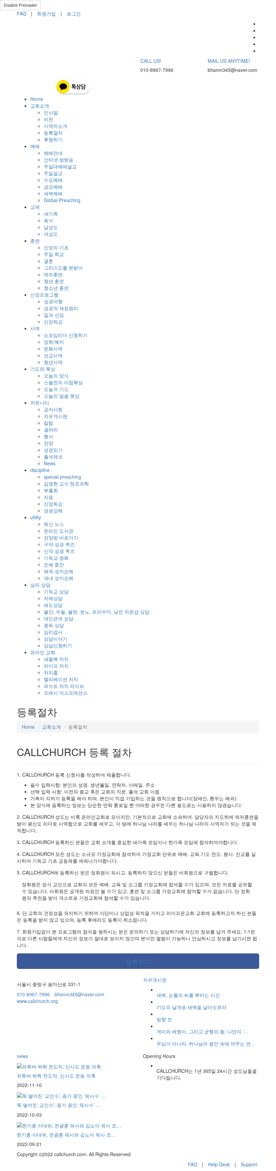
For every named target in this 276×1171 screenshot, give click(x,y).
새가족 (51, 213)
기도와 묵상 (42, 368)
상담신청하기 (58, 645)
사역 (35, 328)
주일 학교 (54, 254)
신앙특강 (53, 321)
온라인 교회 (42, 652)
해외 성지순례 (58, 571)
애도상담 (53, 605)
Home (36, 98)
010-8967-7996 (33, 994)
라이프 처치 (56, 665)
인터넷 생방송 (58, 159)
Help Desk (219, 1164)
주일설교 (53, 173)
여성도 (51, 233)
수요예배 (53, 179)
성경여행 (53, 301)
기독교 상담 (56, 591)
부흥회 (51, 490)
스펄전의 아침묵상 (63, 382)
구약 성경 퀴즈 (59, 544)
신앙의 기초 (56, 247)
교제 (35, 206)
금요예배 (53, 186)
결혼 (48, 260)
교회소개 (39, 105)
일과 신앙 (54, 314)
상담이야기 (55, 638)
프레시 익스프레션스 (66, 692)
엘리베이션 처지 (61, 679)
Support (249, 1164)
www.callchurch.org (37, 1001)
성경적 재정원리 (61, 308)
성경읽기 (53, 449)
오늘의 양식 (56, 375)
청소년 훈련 (56, 287)
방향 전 (164, 1019)
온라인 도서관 (58, 530)
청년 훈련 (54, 281)
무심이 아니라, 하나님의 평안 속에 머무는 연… (206, 1043)
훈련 (35, 240)
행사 (48, 436)
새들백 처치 (56, 659)
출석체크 (53, 456)
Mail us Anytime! (229, 60)
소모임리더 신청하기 (66, 335)
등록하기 (138, 961)
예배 (35, 146)
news (22, 1056)
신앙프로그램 (44, 294)
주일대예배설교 (60, 166)
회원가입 (46, 13)
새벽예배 (53, 193)
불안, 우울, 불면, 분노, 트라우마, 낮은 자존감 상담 (96, 611)
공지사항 (53, 409)
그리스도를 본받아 (63, 267)
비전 (48, 119)
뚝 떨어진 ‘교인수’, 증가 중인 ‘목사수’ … (59, 1105)
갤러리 (51, 429)
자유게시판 (55, 416)
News (50, 463)
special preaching (62, 476)
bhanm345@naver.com (79, 994)
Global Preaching (62, 200)
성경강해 (53, 510)
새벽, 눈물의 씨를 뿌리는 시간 (188, 995)
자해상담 (53, 598)
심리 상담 (40, 584)
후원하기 (53, 139)
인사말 (51, 112)
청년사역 (53, 362)
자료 (48, 497)
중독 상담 (54, 625)
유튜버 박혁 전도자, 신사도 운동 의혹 (56, 1075)
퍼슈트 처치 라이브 (64, 685)
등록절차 (53, 132)
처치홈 (51, 672)
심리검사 (53, 632)
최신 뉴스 (54, 524)
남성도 (51, 227)
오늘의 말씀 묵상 (61, 395)
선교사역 (53, 355)
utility (35, 517)
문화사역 (53, 348)
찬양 (48, 443)
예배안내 (53, 152)
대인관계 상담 (58, 618)
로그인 (74, 13)
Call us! (150, 60)
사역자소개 (55, 125)
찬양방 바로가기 (61, 537)
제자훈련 (53, 274)
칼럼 (48, 422)
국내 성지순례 (58, 578)
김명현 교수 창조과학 (66, 483)
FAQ (21, 13)
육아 (48, 220)
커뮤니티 (39, 402)
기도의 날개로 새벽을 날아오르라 (192, 1007)
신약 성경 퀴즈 (59, 551)
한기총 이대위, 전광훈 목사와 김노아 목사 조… (66, 1134)
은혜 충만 (54, 564)
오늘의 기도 (56, 389)
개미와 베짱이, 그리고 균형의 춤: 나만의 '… (202, 1031)
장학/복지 (54, 341)
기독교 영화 (56, 557)
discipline (40, 470)
